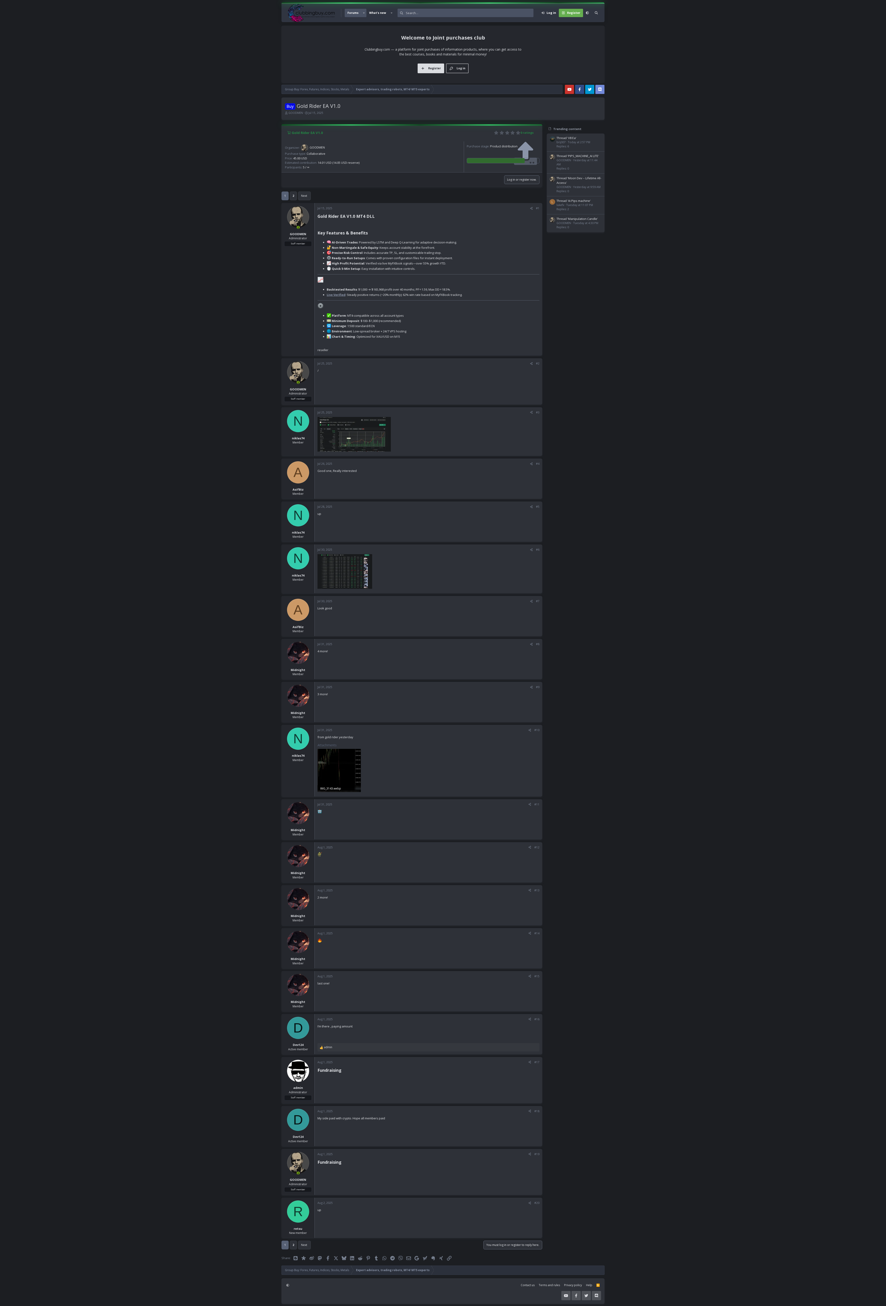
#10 (536, 730)
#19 (536, 1154)
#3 (537, 412)
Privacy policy (573, 1285)
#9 (537, 687)
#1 (537, 208)
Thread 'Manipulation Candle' (577, 219)
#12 (536, 847)
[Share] (531, 208)
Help (589, 1285)
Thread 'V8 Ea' (566, 138)
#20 (536, 1203)
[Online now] (298, 227)
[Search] (596, 13)
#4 (537, 464)
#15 (536, 976)
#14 (536, 933)
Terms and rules (549, 1285)
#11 (536, 804)
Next (304, 196)
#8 (537, 644)
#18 (536, 1111)
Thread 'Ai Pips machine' (574, 201)
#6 (537, 550)
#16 (536, 1019)
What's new (377, 13)
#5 (537, 507)
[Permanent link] (377, 217)
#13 (536, 890)
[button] (363, 13)
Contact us (528, 1285)
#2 (537, 363)
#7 (537, 601)
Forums (353, 13)
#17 (536, 1062)
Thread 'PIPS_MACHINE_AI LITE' (578, 156)
